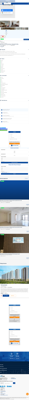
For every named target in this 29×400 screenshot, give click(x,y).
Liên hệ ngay (17, 358)
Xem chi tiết (14, 216)
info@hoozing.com (3, 393)
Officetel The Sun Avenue (4, 43)
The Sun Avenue (4, 285)
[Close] (19, 305)
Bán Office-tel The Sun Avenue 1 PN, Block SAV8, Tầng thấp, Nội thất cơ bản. (11, 200)
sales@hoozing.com (3, 391)
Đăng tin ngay (11, 358)
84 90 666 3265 (13, 378)
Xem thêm (26, 178)
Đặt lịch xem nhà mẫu (15, 162)
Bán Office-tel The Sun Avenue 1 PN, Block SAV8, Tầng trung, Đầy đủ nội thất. (11, 227)
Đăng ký (14, 173)
